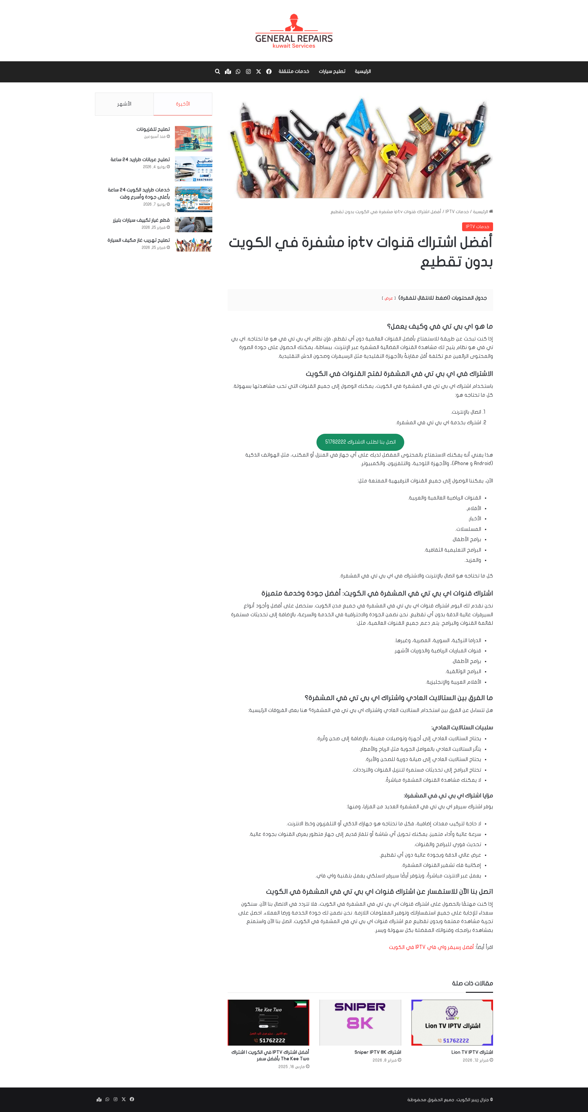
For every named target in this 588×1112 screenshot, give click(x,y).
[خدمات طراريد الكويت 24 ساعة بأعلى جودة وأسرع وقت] (193, 199)
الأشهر (124, 104)
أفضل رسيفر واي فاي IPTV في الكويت (431, 947)
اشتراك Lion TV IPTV (472, 1052)
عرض (389, 298)
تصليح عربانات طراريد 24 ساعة (140, 159)
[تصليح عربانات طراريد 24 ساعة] (193, 169)
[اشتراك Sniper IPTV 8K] (360, 1023)
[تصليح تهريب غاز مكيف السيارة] (193, 244)
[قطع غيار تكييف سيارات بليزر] (193, 224)
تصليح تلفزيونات (153, 129)
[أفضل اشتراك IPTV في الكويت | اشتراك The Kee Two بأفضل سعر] (268, 1023)
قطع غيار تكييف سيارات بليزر (141, 220)
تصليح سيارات (332, 71)
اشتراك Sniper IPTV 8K (378, 1052)
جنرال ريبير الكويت (472, 1099)
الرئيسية (363, 71)
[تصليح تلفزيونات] (193, 139)
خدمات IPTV (457, 211)
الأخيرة (183, 104)
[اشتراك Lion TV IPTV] (452, 1023)
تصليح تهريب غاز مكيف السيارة (139, 240)
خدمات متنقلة (294, 71)
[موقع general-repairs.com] (294, 31)
